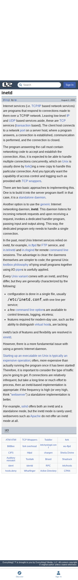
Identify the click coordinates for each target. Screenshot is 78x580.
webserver (18, 394)
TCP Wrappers (29, 439)
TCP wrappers (31, 181)
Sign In (69, 84)
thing (6, 100)
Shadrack (67, 459)
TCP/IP (36, 106)
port (22, 130)
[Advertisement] (39, 40)
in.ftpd (32, 245)
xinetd (7, 337)
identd (30, 465)
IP (68, 115)
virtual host (42, 324)
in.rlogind (28, 250)
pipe (19, 269)
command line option (30, 309)
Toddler (48, 439)
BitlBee (11, 446)
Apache (35, 416)
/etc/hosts (67, 465)
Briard (48, 459)
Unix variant (20, 276)
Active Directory (48, 471)
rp (15, 100)
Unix (65, 161)
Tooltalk (30, 459)
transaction (23, 125)
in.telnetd (9, 250)
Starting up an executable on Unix (25, 355)
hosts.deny (10, 471)
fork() (28, 166)
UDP (12, 120)
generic (45, 204)
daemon (39, 197)
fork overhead (30, 446)
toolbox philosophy (15, 264)
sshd (24, 406)
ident (10, 465)
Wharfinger (29, 471)
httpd (29, 452)
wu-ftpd (67, 446)
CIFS (10, 452)
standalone (26, 197)
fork (67, 439)
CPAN (67, 471)
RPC (48, 465)
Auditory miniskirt (11, 459)
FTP (44, 245)
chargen (48, 452)
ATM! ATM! (11, 439)
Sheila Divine (67, 452)
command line (58, 250)
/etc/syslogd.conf (48, 446)
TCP (62, 120)
